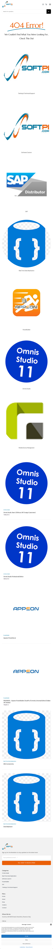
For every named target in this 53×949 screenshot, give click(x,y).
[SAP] (26, 161)
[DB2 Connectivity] (26, 711)
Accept (26, 936)
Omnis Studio (26, 389)
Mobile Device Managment (26, 448)
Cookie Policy (22, 947)
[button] (51, 924)
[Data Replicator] (26, 774)
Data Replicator (8, 826)
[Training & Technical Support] (26, 43)
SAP (26, 211)
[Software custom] (26, 102)
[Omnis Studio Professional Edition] (26, 524)
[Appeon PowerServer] (26, 585)
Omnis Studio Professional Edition (13, 576)
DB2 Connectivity (8, 764)
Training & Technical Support (26, 93)
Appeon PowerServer (9, 638)
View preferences (26, 943)
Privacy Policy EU (29, 947)
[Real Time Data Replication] (26, 221)
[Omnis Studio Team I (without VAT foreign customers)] (26, 460)
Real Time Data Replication (26, 270)
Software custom (26, 152)
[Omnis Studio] (26, 339)
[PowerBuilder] (26, 280)
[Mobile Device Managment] (26, 398)
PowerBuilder (26, 330)
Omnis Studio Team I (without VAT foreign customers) (19, 512)
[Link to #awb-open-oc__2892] (50, 4)
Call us (4, 921)
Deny (26, 939)
